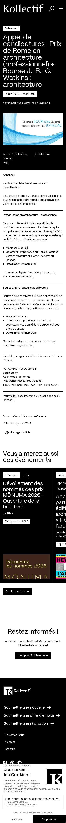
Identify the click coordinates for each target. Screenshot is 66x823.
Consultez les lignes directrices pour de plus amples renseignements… (29, 274)
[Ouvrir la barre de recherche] (52, 8)
